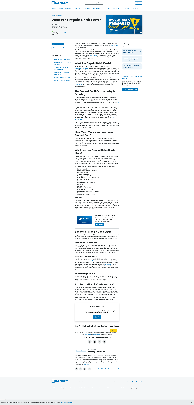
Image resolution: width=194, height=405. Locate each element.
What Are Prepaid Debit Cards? (62, 59)
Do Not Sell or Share (82, 388)
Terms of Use (87, 334)
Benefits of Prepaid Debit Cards (62, 77)
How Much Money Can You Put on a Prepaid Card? (62, 68)
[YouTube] (136, 381)
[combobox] (96, 3)
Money (54, 8)
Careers (85, 382)
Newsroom (103, 382)
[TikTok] (132, 381)
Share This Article (58, 44)
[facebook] (76, 368)
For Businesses (125, 8)
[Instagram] (140, 381)
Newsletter (97, 382)
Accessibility (97, 388)
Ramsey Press (110, 382)
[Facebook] (90, 342)
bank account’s (94, 55)
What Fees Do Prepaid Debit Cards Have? (61, 73)
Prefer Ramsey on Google (60, 47)
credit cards (93, 261)
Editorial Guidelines (106, 388)
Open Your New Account (130, 89)
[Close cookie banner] (191, 402)
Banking (59, 15)
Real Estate (78, 8)
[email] (104, 342)
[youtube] (89, 368)
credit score (108, 264)
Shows (108, 8)
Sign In (139, 3)
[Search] (105, 3)
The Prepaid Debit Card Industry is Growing (62, 63)
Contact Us (90, 382)
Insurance (87, 8)
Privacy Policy (97, 334)
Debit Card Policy (55, 388)
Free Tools (116, 8)
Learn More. (87, 364)
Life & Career (96, 8)
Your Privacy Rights (72, 388)
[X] (99, 342)
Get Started (99, 224)
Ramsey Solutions (64, 33)
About (115, 382)
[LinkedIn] (94, 342)
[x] (80, 368)
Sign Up (97, 317)
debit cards (114, 45)
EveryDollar (78, 85)
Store (136, 8)
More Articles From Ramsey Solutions (108, 369)
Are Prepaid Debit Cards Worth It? (62, 81)
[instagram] (84, 368)
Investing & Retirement (65, 8)
